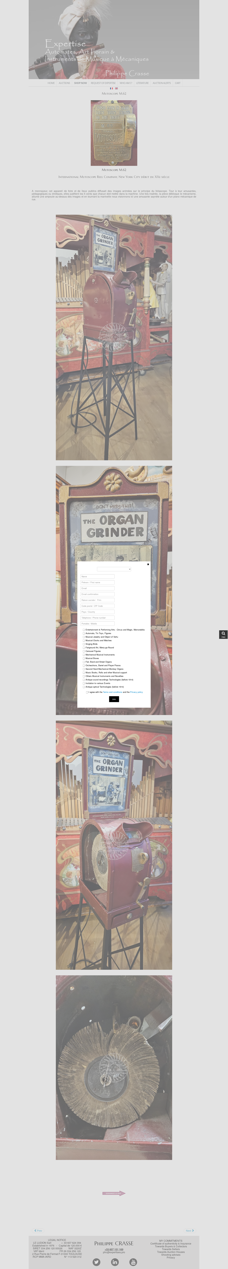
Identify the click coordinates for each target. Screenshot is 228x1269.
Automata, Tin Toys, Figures (98, 633)
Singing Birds (92, 644)
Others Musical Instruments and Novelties (104, 676)
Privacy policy (136, 692)
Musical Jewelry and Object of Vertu (102, 636)
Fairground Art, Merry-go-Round (100, 647)
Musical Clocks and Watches (99, 640)
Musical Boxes (92, 658)
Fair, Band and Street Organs (99, 661)
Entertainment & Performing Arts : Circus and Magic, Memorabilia (115, 629)
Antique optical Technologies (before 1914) (105, 686)
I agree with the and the (115, 692)
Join (114, 698)
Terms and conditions (112, 692)
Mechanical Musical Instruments (100, 654)
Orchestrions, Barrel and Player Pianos (103, 665)
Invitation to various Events (98, 683)
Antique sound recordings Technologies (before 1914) (109, 679)
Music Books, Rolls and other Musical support (106, 672)
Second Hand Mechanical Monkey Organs (104, 669)
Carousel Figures (93, 651)
